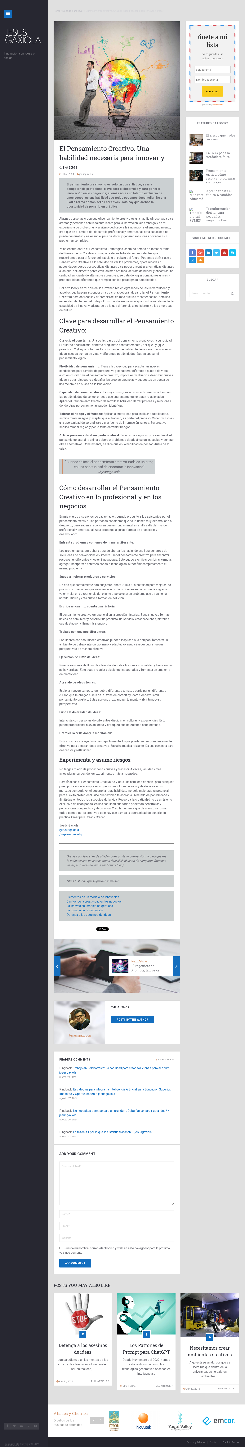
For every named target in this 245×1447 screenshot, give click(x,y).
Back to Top (229, 1442)
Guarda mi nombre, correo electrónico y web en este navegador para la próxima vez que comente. (114, 1250)
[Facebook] (192, 252)
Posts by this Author (132, 1019)
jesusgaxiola (11, 1444)
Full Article (99, 1381)
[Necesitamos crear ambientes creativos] (209, 1315)
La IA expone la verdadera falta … (219, 155)
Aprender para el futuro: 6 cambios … (220, 193)
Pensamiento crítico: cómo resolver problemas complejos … (220, 176)
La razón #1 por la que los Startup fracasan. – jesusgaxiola (112, 1132)
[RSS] (200, 260)
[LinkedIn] (208, 252)
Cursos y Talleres (196, 1442)
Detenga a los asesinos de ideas (89, 915)
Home (57, 10)
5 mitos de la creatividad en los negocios (94, 901)
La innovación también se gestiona (90, 906)
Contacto (215, 1442)
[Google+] (200, 252)
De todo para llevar (72, 10)
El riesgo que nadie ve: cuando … (220, 137)
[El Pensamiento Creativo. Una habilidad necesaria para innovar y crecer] (117, 80)
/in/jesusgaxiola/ (70, 834)
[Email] (192, 260)
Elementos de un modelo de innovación (93, 897)
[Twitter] (216, 252)
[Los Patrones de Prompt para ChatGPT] (146, 1313)
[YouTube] (224, 252)
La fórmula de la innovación (85, 910)
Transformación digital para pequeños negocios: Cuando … (220, 214)
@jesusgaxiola (69, 830)
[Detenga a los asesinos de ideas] (83, 1313)
